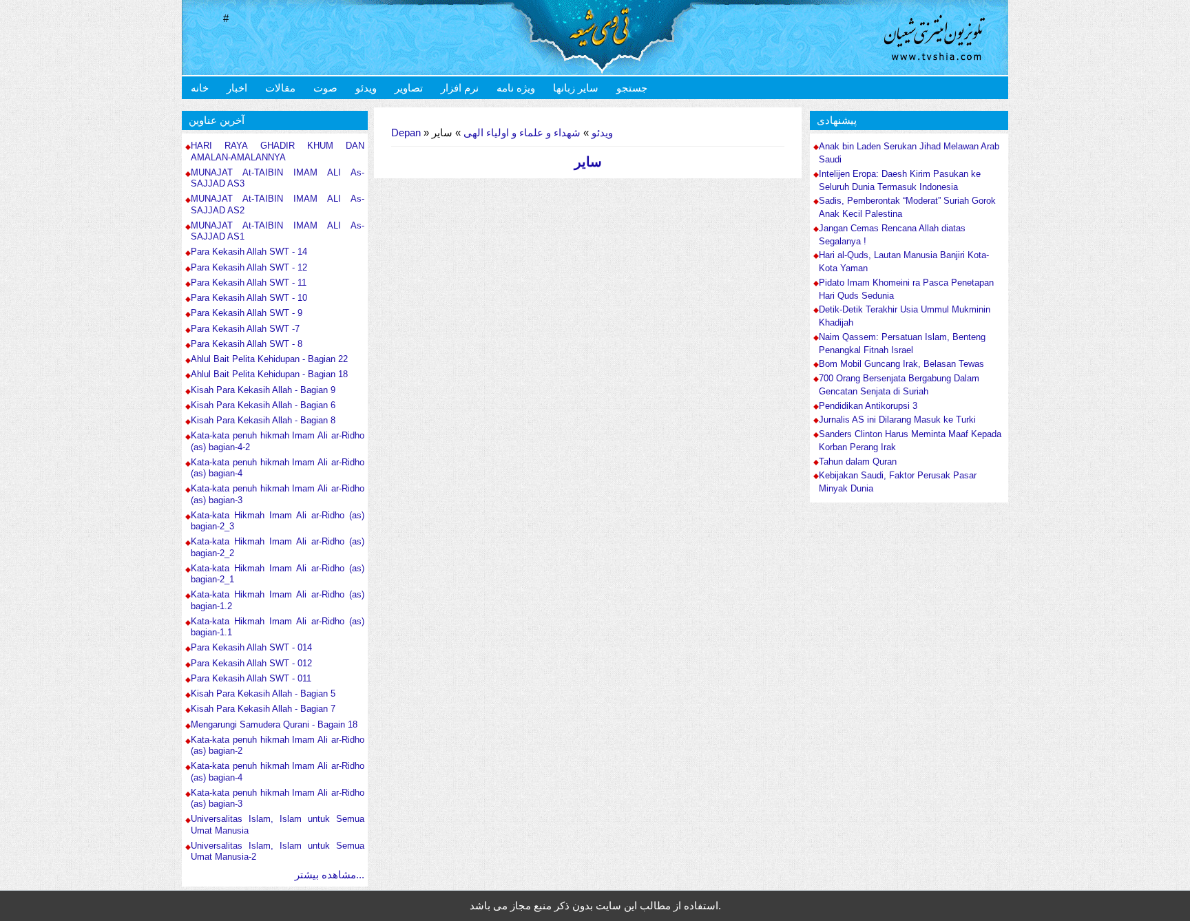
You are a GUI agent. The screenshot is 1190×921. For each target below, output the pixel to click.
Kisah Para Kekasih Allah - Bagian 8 (263, 420)
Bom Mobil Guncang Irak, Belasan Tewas (901, 364)
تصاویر (409, 88)
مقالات (280, 88)
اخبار (237, 88)
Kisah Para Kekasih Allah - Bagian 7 (263, 708)
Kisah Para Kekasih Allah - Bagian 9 (263, 390)
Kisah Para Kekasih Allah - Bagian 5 (263, 693)
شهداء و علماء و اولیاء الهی (522, 132)
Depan (406, 132)
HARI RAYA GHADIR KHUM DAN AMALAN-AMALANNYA (277, 151)
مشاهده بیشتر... (329, 874)
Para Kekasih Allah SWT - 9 (246, 313)
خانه (200, 88)
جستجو (631, 88)
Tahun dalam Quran (858, 462)
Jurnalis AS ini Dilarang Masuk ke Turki (897, 420)
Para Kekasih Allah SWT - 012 (251, 663)
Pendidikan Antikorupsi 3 (868, 406)
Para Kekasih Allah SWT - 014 (251, 647)
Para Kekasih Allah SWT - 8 (246, 344)
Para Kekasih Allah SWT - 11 (248, 282)
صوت (325, 88)
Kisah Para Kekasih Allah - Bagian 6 (263, 405)
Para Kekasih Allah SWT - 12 (249, 267)
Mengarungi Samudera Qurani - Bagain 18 (274, 724)
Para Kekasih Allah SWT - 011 (251, 678)
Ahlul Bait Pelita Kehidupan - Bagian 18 (269, 374)
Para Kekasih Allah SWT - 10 (249, 298)
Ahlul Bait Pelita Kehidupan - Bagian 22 (269, 359)
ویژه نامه (516, 88)
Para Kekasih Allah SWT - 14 (249, 251)
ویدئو (366, 88)
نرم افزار (460, 88)
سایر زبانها (575, 88)
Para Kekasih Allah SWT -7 (245, 329)
